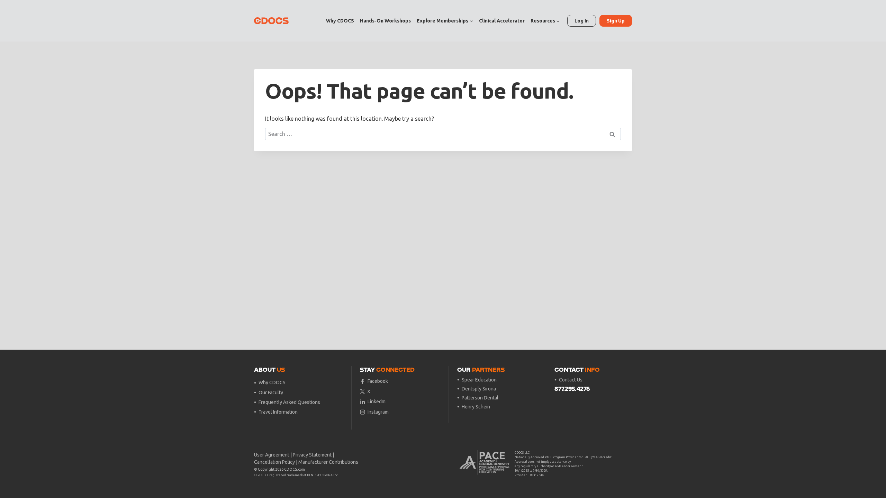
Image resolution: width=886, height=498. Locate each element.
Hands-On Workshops (385, 21)
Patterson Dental (480, 397)
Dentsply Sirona (479, 388)
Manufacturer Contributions (328, 462)
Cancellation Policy (274, 462)
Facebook (378, 381)
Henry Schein (476, 406)
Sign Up (616, 21)
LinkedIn (377, 401)
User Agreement (271, 455)
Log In (582, 21)
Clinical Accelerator (502, 21)
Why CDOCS (340, 21)
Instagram (378, 412)
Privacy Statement (312, 455)
